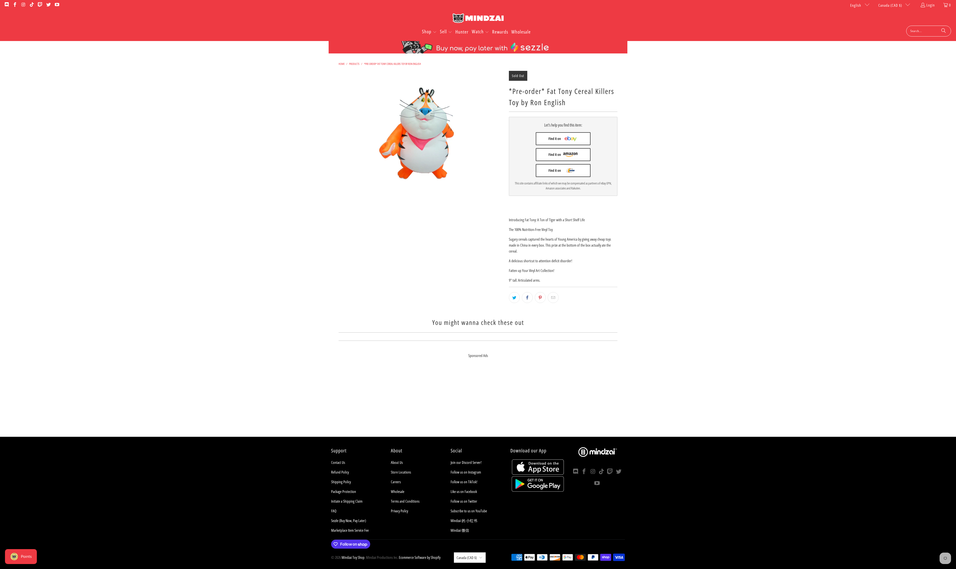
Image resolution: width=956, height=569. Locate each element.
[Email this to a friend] (553, 297)
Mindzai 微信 (460, 530)
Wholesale (397, 491)
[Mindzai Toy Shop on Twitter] (48, 4)
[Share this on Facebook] (527, 297)
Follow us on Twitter (464, 501)
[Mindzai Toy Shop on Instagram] (23, 4)
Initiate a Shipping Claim (346, 501)
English (856, 5)
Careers (396, 481)
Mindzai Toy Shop (353, 557)
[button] (429, 32)
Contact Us (338, 462)
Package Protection (343, 491)
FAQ (333, 510)
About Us (397, 462)
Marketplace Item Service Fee (350, 530)
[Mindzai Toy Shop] (478, 19)
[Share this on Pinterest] (540, 297)
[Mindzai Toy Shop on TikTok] (31, 4)
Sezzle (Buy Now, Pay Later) (348, 520)
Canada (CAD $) (890, 5)
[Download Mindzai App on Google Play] (538, 490)
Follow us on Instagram (466, 472)
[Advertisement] (478, 402)
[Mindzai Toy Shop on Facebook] (14, 4)
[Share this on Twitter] (514, 297)
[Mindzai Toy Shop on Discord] (6, 4)
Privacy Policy (399, 510)
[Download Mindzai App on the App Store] (538, 473)
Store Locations (401, 472)
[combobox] (928, 31)
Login (930, 4)
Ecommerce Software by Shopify (419, 557)
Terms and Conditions (405, 501)
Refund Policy (340, 472)
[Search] (943, 31)
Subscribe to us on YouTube (469, 510)
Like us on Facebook (464, 491)
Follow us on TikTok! (464, 481)
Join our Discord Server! (466, 462)
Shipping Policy (341, 481)
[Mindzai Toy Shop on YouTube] (56, 4)
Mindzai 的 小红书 (464, 520)
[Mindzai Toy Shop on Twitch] (40, 4)
